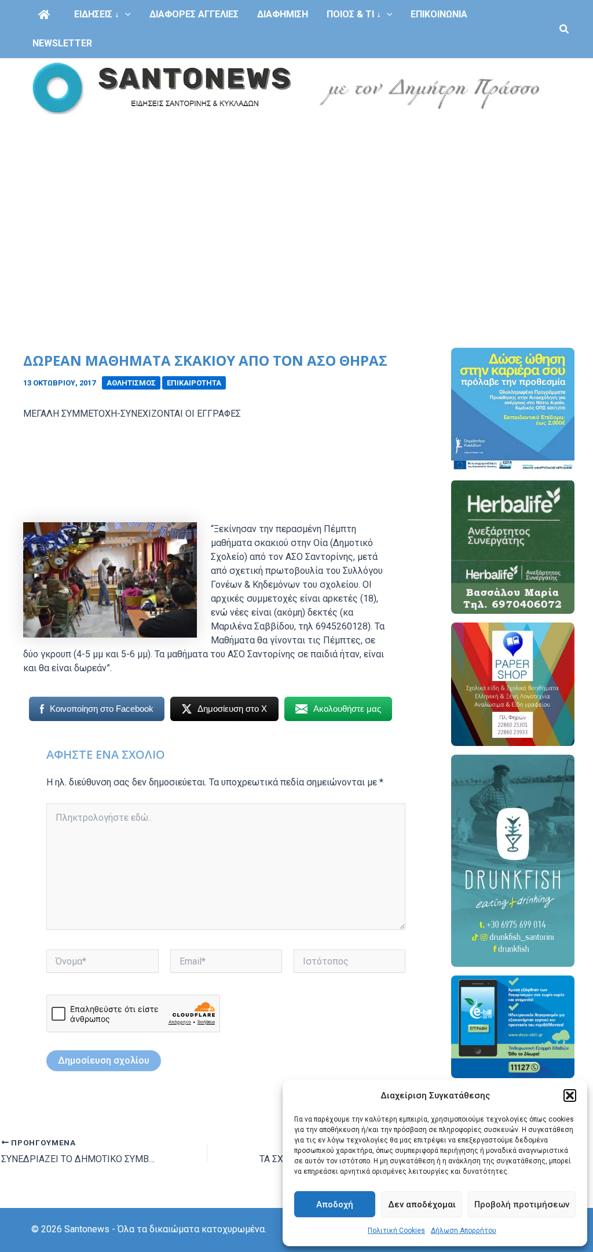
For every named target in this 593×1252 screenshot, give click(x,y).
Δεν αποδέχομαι (422, 1204)
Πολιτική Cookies (396, 1230)
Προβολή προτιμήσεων (521, 1204)
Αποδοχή (334, 1204)
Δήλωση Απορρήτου (463, 1230)
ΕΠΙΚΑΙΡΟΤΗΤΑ (194, 382)
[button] (570, 1095)
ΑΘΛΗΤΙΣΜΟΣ (131, 382)
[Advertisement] (296, 205)
